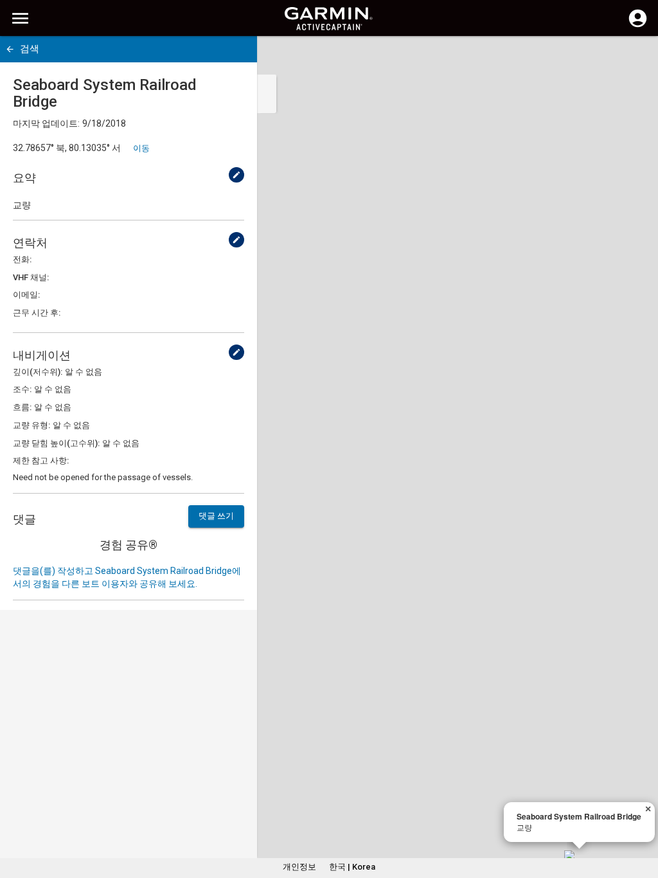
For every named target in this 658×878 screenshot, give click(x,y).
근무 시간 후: (36, 313)
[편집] (236, 175)
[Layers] (636, 57)
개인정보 (299, 867)
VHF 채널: (31, 277)
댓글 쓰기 (216, 516)
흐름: (22, 407)
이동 (141, 148)
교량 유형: (31, 425)
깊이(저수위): (37, 372)
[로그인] (637, 26)
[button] (642, 819)
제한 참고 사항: (41, 460)
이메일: (26, 295)
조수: (22, 389)
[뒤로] (10, 49)
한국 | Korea (352, 867)
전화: (22, 259)
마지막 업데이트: (46, 123)
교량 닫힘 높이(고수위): (56, 443)
